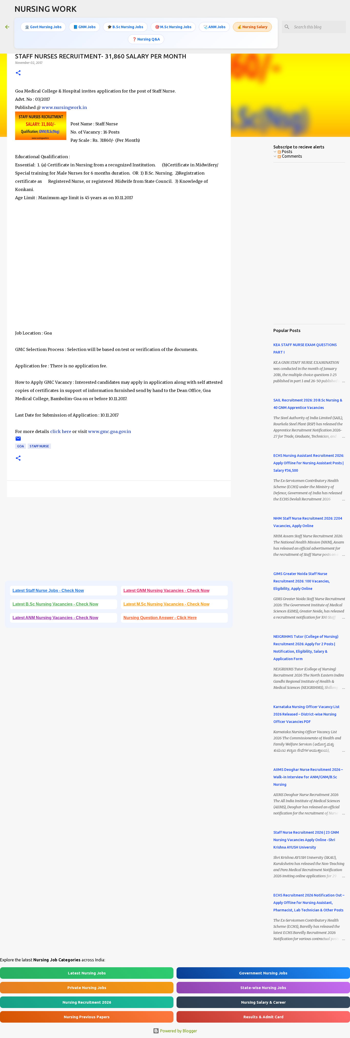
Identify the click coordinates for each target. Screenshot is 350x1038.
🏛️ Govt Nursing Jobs (43, 27)
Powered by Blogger (178, 1031)
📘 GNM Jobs (84, 27)
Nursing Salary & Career (263, 1002)
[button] (18, 73)
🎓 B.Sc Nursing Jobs (125, 27)
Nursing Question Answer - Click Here (160, 618)
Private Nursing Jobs (86, 987)
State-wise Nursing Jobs (263, 987)
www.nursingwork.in (64, 107)
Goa (20, 446)
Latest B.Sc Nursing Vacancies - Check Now (55, 604)
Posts (286, 151)
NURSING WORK (45, 8)
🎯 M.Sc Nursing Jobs (173, 27)
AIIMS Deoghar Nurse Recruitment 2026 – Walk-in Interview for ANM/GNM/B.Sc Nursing (308, 777)
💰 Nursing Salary (252, 27)
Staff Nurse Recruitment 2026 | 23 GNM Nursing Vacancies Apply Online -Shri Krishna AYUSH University (306, 839)
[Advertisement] (119, 273)
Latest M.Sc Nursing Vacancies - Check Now (166, 604)
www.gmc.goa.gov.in (109, 431)
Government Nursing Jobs (263, 973)
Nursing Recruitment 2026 (87, 1002)
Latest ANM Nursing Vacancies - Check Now (55, 618)
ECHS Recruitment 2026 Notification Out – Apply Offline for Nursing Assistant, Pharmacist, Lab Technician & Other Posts (308, 902)
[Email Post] (18, 440)
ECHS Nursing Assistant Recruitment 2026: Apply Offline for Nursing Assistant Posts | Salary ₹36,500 (308, 463)
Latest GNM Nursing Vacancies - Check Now (166, 590)
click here (60, 431)
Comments (291, 156)
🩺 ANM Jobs (214, 27)
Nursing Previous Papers (87, 1017)
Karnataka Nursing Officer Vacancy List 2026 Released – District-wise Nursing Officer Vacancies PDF (306, 714)
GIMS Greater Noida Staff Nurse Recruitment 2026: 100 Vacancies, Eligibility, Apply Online (301, 581)
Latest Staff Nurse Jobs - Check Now (48, 590)
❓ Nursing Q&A (146, 39)
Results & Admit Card (263, 1017)
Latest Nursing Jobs (87, 973)
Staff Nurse (39, 446)
